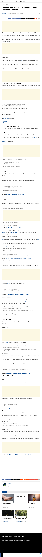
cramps (17, 345)
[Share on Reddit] (35, 18)
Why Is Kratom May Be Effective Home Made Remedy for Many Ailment (7, 519)
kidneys (20, 301)
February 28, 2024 (5, 507)
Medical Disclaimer (11, 540)
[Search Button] (39, 1)
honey (5, 246)
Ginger (3, 239)
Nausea (4, 122)
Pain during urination (6, 118)
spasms (8, 283)
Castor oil (3, 173)
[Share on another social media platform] (39, 18)
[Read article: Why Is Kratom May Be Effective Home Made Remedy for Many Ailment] (8, 514)
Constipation (5, 121)
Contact (19, 536)
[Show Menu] (2, 1)
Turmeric (3, 232)
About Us (10, 536)
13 (37, 412)
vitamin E (7, 342)
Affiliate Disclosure (14, 536)
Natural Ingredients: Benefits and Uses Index (19, 540)
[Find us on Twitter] (38, 550)
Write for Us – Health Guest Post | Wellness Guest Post (14, 544)
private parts (35, 137)
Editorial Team (4, 13)
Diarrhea (4, 119)
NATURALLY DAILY (21, 1)
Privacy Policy (27, 540)
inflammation (4, 141)
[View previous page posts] (20, 527)
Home (2, 4)
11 (23, 356)
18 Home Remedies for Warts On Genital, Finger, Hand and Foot (7, 503)
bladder (25, 301)
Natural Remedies (6, 4)
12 (4, 379)
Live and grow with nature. (5, 540)
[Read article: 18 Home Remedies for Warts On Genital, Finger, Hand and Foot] (8, 498)
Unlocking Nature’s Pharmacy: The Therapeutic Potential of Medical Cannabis (21, 519)
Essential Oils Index (23, 536)
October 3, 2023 (24, 521)
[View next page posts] (21, 527)
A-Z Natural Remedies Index (5, 536)
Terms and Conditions (4, 544)
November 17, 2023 (32, 507)
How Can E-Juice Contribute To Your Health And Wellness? (33, 503)
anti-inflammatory (14, 232)
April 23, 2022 (9, 13)
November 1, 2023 (5, 523)
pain (22, 60)
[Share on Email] (37, 18)
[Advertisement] (21, 26)
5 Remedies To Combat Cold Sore (20, 496)
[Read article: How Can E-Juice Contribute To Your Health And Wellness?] (34, 498)
